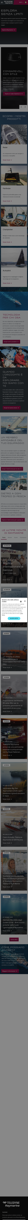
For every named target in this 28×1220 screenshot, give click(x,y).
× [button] (25, 601)
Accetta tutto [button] (14, 618)
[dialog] (14, 610)
